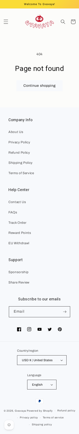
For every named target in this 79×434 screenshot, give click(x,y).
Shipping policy (42, 424)
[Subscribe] (65, 311)
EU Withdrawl (18, 243)
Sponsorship (18, 272)
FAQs (12, 212)
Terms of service (53, 417)
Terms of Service (21, 173)
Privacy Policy (19, 142)
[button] (6, 22)
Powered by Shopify (40, 410)
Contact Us (17, 202)
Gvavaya (20, 410)
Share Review (18, 282)
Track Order (17, 222)
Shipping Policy (20, 162)
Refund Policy (19, 152)
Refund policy (66, 410)
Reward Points (19, 233)
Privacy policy (29, 417)
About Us (15, 132)
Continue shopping (39, 85)
